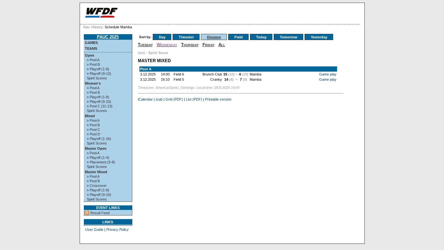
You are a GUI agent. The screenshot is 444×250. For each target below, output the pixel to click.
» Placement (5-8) (101, 162)
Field (238, 37)
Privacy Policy (117, 229)
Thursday (190, 44)
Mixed (90, 116)
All (221, 44)
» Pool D (93, 134)
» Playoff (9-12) (99, 74)
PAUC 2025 (108, 37)
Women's (93, 83)
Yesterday (319, 37)
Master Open (96, 148)
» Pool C (93, 130)
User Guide (94, 229)
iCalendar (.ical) (150, 99)
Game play (327, 74)
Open (89, 55)
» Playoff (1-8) (98, 69)
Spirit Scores (97, 78)
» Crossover (97, 186)
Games (91, 43)
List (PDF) (194, 99)
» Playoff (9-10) (99, 102)
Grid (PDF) (174, 99)
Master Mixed (96, 172)
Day (162, 37)
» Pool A (93, 60)
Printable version (218, 99)
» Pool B (93, 64)
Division (214, 37)
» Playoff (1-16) (99, 139)
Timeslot (186, 37)
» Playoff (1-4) (98, 158)
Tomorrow (288, 37)
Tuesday (145, 44)
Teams (91, 48)
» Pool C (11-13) (99, 106)
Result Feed (100, 213)
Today (261, 37)
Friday (208, 44)
